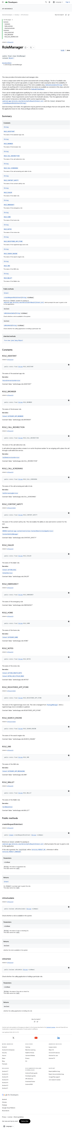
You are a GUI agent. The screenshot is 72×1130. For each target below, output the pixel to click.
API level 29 (10, 42)
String (6, 127)
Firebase (4, 1105)
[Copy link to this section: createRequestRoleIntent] (24, 824)
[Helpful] (66, 15)
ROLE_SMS (7, 266)
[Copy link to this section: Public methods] (19, 818)
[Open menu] (3, 2)
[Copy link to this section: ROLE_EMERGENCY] (20, 584)
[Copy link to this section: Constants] (14, 350)
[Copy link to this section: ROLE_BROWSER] (17, 392)
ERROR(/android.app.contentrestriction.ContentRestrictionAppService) (28, 531)
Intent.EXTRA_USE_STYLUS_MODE (13, 676)
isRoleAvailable (9, 313)
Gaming (27, 1047)
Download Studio (30, 1081)
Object (11, 58)
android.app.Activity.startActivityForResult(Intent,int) (23, 101)
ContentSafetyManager (10, 534)
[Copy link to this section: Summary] (13, 116)
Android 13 (5, 1082)
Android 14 (5, 1080)
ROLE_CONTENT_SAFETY (11, 180)
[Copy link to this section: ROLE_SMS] (12, 747)
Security (4, 1052)
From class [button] (13, 340)
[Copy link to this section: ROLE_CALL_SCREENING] (24, 469)
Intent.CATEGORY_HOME (10, 637)
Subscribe (24, 1121)
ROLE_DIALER (8, 192)
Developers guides (30, 1076)
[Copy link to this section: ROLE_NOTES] (15, 648)
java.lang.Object (6, 63)
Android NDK (29, 1084)
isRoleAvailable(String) (54, 85)
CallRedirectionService (11, 457)
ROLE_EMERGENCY (9, 205)
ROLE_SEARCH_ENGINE (10, 253)
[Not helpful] (68, 15)
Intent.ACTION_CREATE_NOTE (12, 673)
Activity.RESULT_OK (38, 849)
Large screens (53, 1047)
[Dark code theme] (69, 365)
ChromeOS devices (54, 1052)
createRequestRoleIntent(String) (14, 103)
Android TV (52, 1058)
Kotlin (62, 50)
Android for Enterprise (8, 1050)
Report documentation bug (56, 1074)
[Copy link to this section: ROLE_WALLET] (16, 782)
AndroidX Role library (37, 89)
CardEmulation (7, 807)
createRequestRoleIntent (12, 297)
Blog (3, 1061)
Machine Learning (30, 1050)
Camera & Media (30, 1055)
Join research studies (54, 1080)
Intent (6, 293)
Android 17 (5, 1071)
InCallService (7, 573)
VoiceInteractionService (11, 380)
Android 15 (5, 1077)
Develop (17, 15)
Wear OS (51, 1050)
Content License (50, 1027)
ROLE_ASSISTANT (9, 131)
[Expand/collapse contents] (12, 20)
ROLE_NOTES (8, 229)
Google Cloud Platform (8, 1108)
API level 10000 (11, 508)
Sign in (68, 2)
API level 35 (10, 786)
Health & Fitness (29, 1052)
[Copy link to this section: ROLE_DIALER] (15, 545)
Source (4, 1055)
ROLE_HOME (7, 217)
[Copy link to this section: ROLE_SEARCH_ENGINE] (23, 718)
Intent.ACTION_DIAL (9, 570)
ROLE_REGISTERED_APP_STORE (13, 241)
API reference (7, 8)
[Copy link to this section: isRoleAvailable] (16, 898)
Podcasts (4, 1064)
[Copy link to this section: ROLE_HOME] (14, 613)
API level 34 (10, 652)
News (3, 1058)
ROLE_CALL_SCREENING (11, 168)
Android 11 (5, 1088)
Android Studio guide (31, 1073)
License (10, 1117)
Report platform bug (54, 1071)
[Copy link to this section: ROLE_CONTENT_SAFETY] (24, 504)
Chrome (4, 1102)
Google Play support (54, 1077)
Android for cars (53, 1055)
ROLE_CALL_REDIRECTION (11, 156)
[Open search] (46, 2)
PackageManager (52, 705)
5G (26, 1061)
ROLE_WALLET (8, 278)
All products (5, 1110)
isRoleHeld (7, 325)
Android (4, 1047)
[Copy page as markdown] (31, 47)
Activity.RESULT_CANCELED (12, 852)
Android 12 (5, 1085)
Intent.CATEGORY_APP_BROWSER (13, 416)
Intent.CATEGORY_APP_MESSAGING (14, 771)
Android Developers (7, 15)
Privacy (27, 1058)
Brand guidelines (19, 1117)
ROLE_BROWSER (8, 144)
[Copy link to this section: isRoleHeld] (12, 959)
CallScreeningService (10, 493)
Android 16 (5, 1074)
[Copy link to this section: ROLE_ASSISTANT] (18, 356)
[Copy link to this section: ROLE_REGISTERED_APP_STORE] (30, 687)
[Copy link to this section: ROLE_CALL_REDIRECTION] (26, 427)
